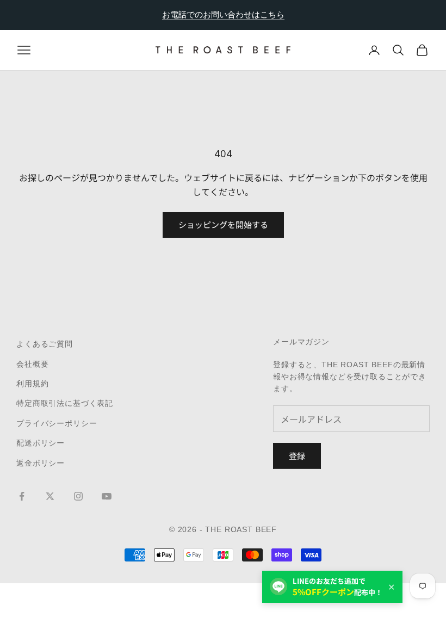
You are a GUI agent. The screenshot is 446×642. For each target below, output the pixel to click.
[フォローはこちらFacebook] (21, 496)
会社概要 (32, 364)
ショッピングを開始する (223, 224)
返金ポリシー (40, 463)
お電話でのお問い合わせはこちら (223, 14)
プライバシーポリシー (56, 423)
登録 (297, 455)
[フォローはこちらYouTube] (106, 496)
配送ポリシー (40, 443)
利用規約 (32, 383)
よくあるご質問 (44, 343)
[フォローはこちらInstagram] (78, 496)
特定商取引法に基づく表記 (64, 403)
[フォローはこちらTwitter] (50, 496)
